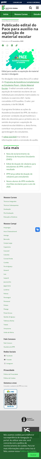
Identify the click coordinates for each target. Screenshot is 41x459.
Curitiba (6, 262)
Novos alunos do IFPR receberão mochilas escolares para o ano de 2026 (20, 184)
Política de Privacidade (11, 374)
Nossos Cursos (21, 14)
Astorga (6, 235)
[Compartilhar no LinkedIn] (12, 45)
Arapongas (7, 228)
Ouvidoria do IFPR (9, 347)
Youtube (9, 360)
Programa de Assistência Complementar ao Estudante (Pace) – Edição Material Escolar (20, 85)
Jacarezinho (7, 282)
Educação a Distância (10, 217)
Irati (5, 274)
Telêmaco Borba (9, 321)
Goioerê (6, 270)
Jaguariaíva (7, 286)
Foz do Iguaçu (8, 266)
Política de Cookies (9, 378)
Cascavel (6, 251)
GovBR (4, 2)
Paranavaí (7, 301)
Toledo (6, 325)
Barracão (7, 239)
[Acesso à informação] (28, 419)
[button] (16, 45)
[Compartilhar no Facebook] (3, 45)
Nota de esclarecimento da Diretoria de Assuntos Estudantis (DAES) (20, 157)
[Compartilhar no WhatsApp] (7, 45)
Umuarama (7, 328)
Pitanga (6, 309)
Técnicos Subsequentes (11, 205)
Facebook (9, 356)
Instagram (9, 363)
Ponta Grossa (8, 313)
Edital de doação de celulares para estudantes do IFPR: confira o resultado (21, 167)
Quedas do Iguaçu (9, 317)
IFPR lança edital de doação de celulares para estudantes (19, 175)
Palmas (6, 294)
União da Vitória (9, 332)
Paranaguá (7, 297)
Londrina (6, 290)
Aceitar (33, 455)
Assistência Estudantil (10, 21)
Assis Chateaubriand (10, 231)
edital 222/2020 (10, 137)
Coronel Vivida (8, 259)
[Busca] (30, 8)
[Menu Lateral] (37, 8)
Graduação (7, 209)
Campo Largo (8, 243)
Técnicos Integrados (10, 201)
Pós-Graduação (8, 213)
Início (5, 14)
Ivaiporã (6, 278)
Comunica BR (17, 2)
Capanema (7, 247)
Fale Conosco (8, 343)
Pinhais (6, 305)
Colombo (6, 255)
